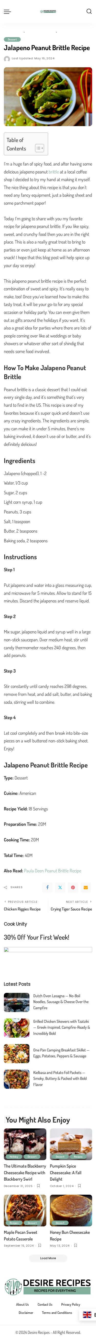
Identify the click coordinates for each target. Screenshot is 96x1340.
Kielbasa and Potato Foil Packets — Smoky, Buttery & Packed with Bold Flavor (60, 1078)
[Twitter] (60, 887)
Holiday (14, 1156)
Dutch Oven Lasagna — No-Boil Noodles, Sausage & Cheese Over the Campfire (61, 1001)
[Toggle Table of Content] (37, 148)
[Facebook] (47, 887)
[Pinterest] (73, 887)
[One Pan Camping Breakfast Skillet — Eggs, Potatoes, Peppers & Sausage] (16, 1053)
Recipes (78, 1156)
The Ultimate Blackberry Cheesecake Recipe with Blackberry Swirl (25, 1172)
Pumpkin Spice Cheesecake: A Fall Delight (65, 1172)
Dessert (12, 39)
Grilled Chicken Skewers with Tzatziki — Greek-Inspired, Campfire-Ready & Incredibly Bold (61, 1027)
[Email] (86, 887)
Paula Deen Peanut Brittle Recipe (52, 870)
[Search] (89, 11)
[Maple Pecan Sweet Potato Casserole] (25, 1210)
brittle (54, 171)
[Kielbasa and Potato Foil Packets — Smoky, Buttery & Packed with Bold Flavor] (16, 1079)
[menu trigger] (9, 11)
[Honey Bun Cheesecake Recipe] (71, 1210)
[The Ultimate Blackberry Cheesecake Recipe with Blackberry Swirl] (25, 1144)
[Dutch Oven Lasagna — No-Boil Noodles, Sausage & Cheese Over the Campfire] (16, 1002)
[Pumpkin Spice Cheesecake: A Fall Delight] (71, 1144)
